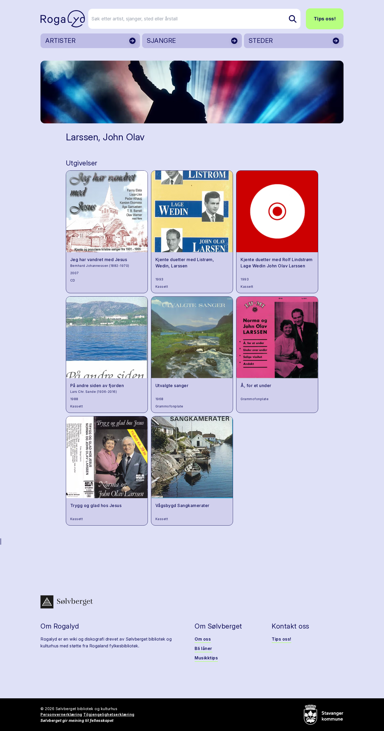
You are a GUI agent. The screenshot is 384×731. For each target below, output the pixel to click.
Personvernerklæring (61, 714)
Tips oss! (325, 18)
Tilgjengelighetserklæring (109, 714)
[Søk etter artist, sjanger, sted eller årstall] (292, 19)
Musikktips (206, 657)
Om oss (203, 639)
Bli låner (203, 648)
